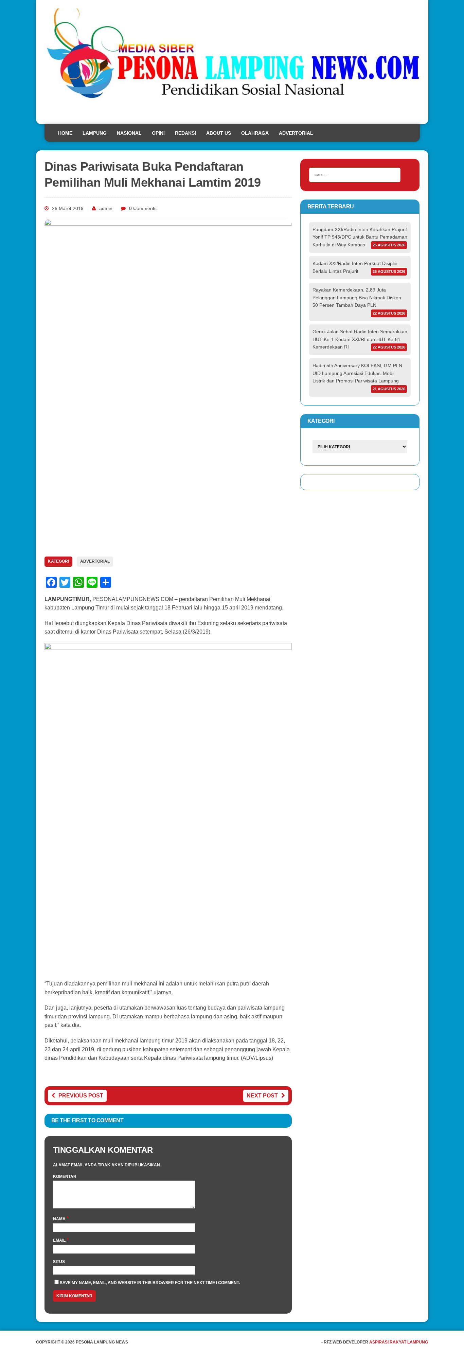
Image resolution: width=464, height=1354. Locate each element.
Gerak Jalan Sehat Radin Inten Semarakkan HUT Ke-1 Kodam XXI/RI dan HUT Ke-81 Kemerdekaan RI (360, 339)
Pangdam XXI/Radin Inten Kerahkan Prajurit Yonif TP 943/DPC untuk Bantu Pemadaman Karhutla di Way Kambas (360, 237)
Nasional (129, 133)
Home (65, 133)
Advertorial (296, 133)
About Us (218, 133)
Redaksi (185, 133)
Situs (59, 1261)
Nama (60, 1219)
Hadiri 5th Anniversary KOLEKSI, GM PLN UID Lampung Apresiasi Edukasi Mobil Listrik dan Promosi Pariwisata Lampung (357, 373)
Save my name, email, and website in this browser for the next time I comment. (150, 1282)
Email (60, 1240)
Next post (262, 1095)
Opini (158, 133)
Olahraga (255, 133)
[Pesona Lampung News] (232, 62)
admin (105, 208)
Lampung (95, 133)
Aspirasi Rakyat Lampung (398, 1342)
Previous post (80, 1095)
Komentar (64, 1176)
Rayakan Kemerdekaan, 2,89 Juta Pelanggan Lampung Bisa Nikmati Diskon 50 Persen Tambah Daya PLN (357, 297)
